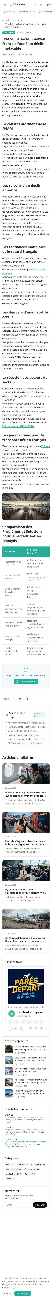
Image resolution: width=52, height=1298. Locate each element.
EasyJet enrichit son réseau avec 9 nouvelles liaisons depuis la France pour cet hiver (26, 1130)
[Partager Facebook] (14, 698)
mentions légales (10, 1287)
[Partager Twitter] (20, 698)
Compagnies (18, 20)
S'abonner (40, 1204)
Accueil (5, 20)
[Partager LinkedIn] (26, 698)
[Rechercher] (35, 4)
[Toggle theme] (41, 4)
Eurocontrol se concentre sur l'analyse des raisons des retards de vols (25, 1142)
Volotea (45, 446)
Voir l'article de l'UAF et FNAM (18, 426)
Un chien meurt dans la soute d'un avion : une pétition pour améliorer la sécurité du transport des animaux (26, 1117)
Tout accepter (22, 1293)
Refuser (7, 1293)
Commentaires (28, 681)
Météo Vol (11, 11)
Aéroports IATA (28, 11)
